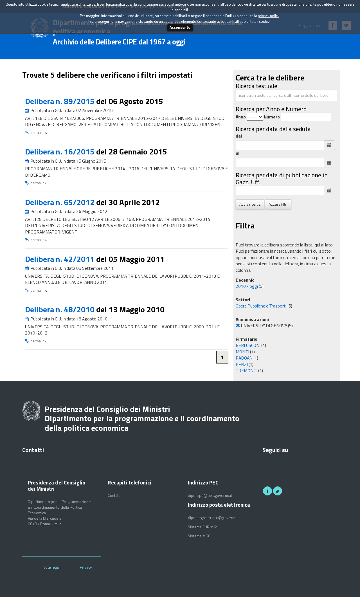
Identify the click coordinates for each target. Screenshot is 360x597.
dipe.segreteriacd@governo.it (214, 517)
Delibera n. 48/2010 (60, 309)
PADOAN (244, 357)
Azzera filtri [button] (278, 204)
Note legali (51, 567)
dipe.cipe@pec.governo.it (210, 495)
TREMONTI (246, 370)
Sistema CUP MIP (202, 527)
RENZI (242, 364)
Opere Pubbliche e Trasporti (261, 305)
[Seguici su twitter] (277, 490)
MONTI (242, 351)
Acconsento (180, 27)
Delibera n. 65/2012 (60, 202)
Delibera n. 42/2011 (60, 259)
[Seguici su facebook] (267, 490)
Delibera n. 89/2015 (60, 101)
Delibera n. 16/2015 (60, 151)
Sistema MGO (199, 536)
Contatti (114, 495)
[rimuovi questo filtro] (238, 325)
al (237, 153)
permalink (38, 132)
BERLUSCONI (248, 345)
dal (239, 136)
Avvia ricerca (249, 204)
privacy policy (268, 16)
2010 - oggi (247, 286)
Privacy (86, 567)
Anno (241, 117)
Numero (272, 117)
